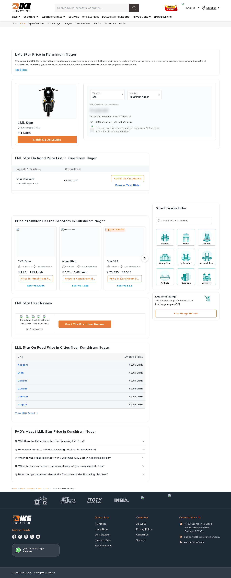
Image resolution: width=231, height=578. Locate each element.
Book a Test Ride (127, 185)
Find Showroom (103, 545)
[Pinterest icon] (20, 536)
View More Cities (25, 412)
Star (14, 23)
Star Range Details (186, 313)
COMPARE (73, 17)
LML (40, 488)
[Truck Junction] (67, 500)
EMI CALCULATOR (163, 17)
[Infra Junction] (121, 500)
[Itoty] (94, 500)
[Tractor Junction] (40, 500)
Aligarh (22, 404)
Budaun (23, 388)
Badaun (23, 380)
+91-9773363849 (194, 542)
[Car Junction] (148, 500)
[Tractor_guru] (183, 500)
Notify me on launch (47, 139)
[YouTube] (38, 537)
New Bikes (101, 523)
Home (13, 488)
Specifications (36, 23)
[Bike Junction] (21, 7)
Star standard (25, 179)
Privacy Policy (144, 529)
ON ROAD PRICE (90, 17)
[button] (134, 8)
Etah (21, 372)
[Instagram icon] (26, 536)
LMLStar (25, 123)
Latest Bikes (101, 529)
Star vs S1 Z (124, 285)
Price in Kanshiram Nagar (37, 278)
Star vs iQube (36, 285)
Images (68, 23)
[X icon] (32, 536)
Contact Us (142, 534)
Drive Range (54, 23)
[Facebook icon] (14, 536)
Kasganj (23, 364)
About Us (141, 523)
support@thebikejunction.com (202, 536)
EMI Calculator (102, 534)
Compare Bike (102, 540)
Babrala (23, 396)
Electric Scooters (27, 488)
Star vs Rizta (80, 285)
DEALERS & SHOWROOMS (115, 17)
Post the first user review (84, 324)
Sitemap (141, 540)
